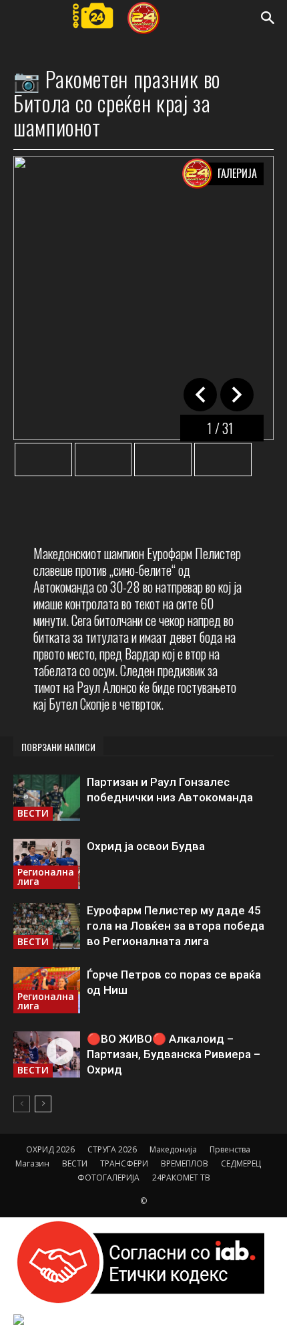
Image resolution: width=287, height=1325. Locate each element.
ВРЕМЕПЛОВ (184, 1163)
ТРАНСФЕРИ (124, 1163)
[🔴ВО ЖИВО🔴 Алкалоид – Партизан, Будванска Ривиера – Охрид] (46, 1054)
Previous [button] (237, 394)
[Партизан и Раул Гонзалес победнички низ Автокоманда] (46, 798)
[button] (268, 18)
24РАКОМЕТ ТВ (181, 1177)
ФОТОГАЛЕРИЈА (108, 1177)
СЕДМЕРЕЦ (241, 1163)
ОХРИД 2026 (50, 1149)
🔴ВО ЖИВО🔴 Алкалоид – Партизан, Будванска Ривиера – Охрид (173, 1054)
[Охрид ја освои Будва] (46, 864)
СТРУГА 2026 (112, 1149)
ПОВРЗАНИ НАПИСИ (58, 747)
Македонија (173, 1149)
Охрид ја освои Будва (146, 846)
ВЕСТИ (33, 813)
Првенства (230, 1149)
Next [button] (200, 394)
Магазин (32, 1163)
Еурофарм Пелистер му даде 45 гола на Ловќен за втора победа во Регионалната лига (175, 926)
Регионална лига (45, 876)
